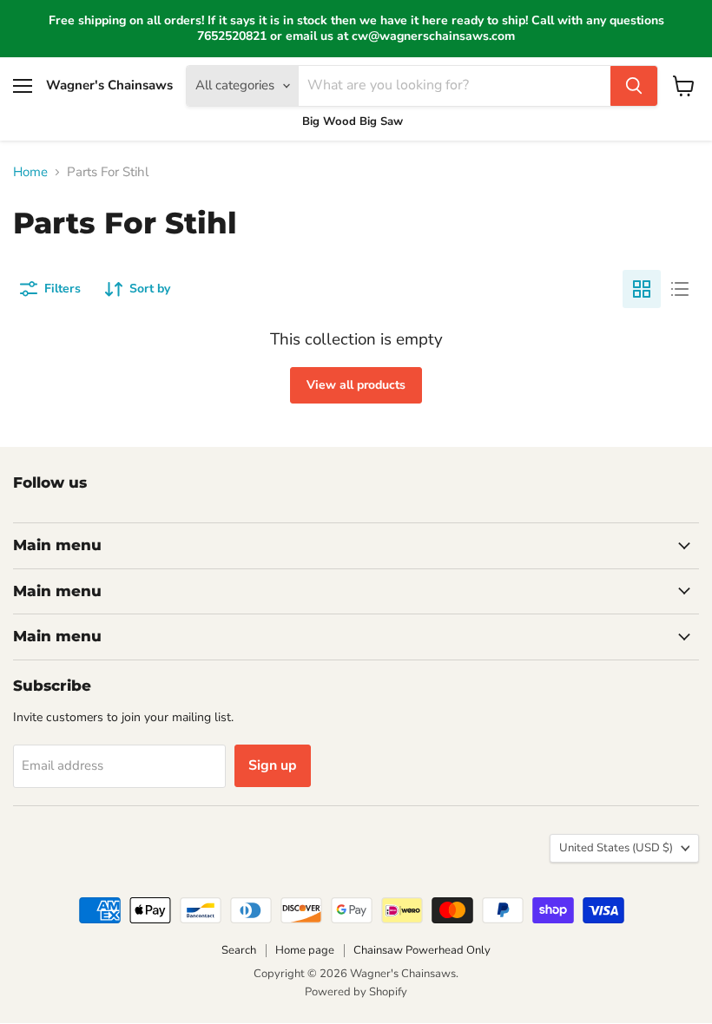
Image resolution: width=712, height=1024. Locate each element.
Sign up (272, 765)
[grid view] (642, 289)
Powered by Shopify (356, 992)
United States (616, 848)
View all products (356, 385)
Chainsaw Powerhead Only (422, 950)
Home (30, 172)
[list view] (680, 289)
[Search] (633, 86)
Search (238, 950)
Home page (304, 950)
